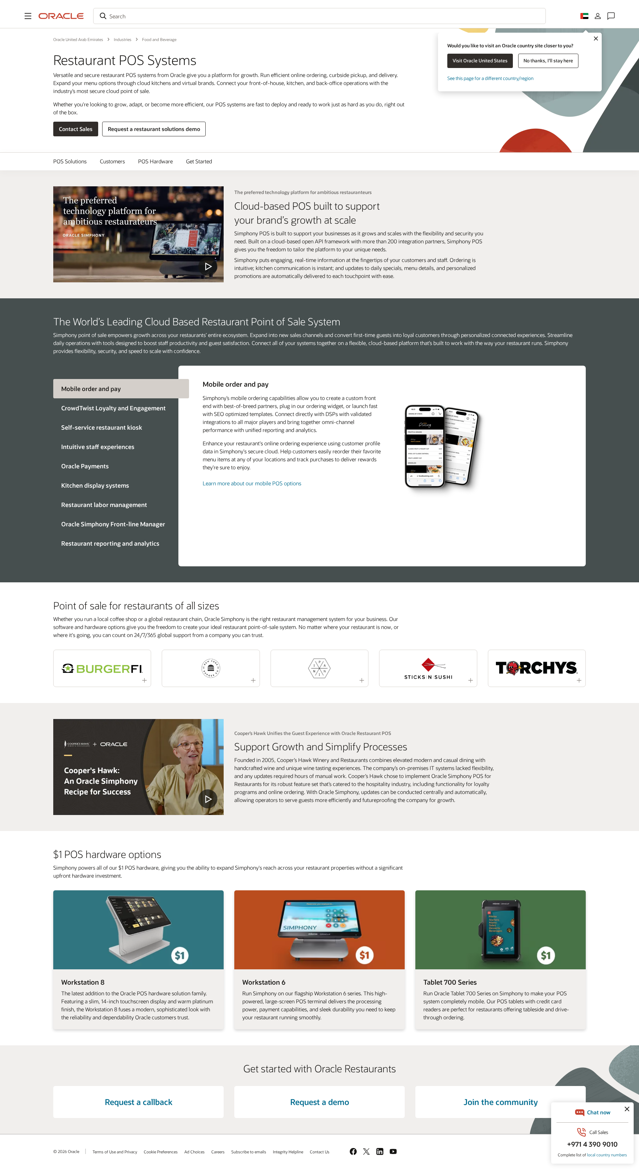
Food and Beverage (159, 39)
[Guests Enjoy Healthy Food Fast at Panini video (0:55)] (319, 668)
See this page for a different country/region (490, 78)
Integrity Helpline (288, 1151)
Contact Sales (76, 128)
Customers (112, 161)
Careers (218, 1151)
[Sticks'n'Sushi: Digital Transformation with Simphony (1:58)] (428, 668)
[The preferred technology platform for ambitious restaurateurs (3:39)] (138, 234)
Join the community (501, 1102)
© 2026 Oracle (66, 1151)
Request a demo (319, 1102)
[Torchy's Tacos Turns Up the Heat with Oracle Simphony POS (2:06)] (537, 668)
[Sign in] (598, 16)
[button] (28, 16)
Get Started (199, 161)
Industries (122, 39)
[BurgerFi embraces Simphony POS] (138, 767)
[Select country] (584, 16)
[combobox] (319, 16)
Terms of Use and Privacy (115, 1151)
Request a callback (138, 1102)
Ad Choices (194, 1151)
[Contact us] (611, 16)
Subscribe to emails (248, 1151)
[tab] (115, 408)
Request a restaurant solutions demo (154, 128)
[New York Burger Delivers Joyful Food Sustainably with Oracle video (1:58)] (211, 668)
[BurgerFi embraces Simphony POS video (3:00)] (102, 668)
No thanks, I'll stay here (548, 60)
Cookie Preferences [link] (161, 1151)
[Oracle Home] (61, 16)
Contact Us (319, 1151)
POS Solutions (70, 161)
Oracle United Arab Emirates (78, 39)
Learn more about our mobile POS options (252, 483)
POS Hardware (155, 161)
